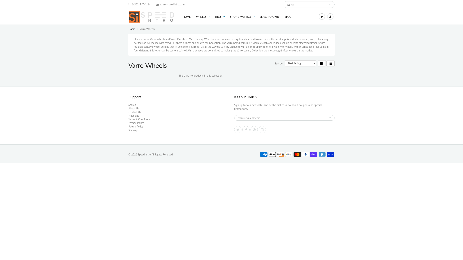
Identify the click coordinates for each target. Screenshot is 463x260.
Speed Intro (144, 154)
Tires (218, 16)
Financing (133, 115)
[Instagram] (262, 129)
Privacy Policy (136, 122)
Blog (287, 16)
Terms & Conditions (139, 119)
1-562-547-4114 (141, 4)
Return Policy (135, 126)
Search (132, 104)
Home (187, 16)
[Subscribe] (330, 118)
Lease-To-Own (269, 16)
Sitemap (132, 130)
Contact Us (134, 112)
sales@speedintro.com (172, 4)
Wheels (201, 16)
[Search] (330, 5)
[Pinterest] (254, 129)
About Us (133, 108)
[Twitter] (237, 129)
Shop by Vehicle (240, 16)
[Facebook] (246, 129)
